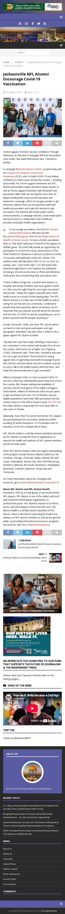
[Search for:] (33, 52)
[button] (60, 16)
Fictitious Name (10, 868)
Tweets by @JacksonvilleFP (17, 738)
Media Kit (7, 853)
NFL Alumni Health (31, 169)
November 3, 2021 (14, 92)
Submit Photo (9, 864)
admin (30, 92)
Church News (9, 884)
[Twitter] (38, 23)
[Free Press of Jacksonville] (32, 40)
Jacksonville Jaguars (18, 236)
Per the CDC (54, 402)
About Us (7, 848)
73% (34, 395)
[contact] (20, 23)
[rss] (45, 23)
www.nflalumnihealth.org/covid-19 (40, 482)
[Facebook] (32, 23)
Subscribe (8, 858)
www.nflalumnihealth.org (36, 524)
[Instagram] (26, 23)
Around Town (9, 879)
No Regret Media (49, 911)
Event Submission (11, 874)
